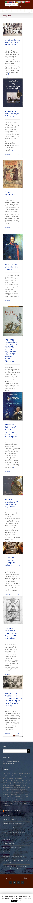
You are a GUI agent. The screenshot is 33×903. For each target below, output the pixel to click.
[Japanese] (23, 2)
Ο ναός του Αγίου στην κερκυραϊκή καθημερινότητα (12, 561)
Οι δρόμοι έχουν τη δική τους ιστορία (14, 832)
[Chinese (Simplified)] (8, 2)
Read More (7, 154)
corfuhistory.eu (10, 763)
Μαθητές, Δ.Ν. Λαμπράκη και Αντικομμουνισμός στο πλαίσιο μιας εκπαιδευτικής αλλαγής (13, 699)
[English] (12, 2)
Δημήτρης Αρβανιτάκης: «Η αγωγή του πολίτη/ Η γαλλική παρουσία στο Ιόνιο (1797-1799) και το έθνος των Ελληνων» (11, 350)
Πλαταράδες (6, 815)
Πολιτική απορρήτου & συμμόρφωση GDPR (16, 878)
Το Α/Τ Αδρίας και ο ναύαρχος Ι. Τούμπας (12, 113)
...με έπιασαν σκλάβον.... (10, 828)
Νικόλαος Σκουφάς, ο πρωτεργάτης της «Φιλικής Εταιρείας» (11, 633)
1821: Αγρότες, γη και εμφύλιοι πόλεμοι (12, 266)
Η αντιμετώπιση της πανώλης (11, 852)
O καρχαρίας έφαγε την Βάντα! (12, 847)
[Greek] (19, 2)
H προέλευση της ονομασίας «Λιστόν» (14, 856)
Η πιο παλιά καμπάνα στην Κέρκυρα (13, 823)
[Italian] (21, 2)
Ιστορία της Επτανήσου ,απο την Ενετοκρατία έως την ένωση (16, 861)
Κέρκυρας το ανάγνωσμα (12, 811)
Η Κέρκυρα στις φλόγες (10, 819)
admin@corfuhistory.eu (13, 761)
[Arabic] (6, 2)
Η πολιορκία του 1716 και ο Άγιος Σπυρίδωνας (12, 42)
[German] (17, 2)
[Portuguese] (25, 2)
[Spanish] (29, 2)
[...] (9, 74)
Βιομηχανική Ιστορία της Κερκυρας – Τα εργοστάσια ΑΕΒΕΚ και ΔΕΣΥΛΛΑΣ (15, 868)
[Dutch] (10, 2)
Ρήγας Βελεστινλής (10, 193)
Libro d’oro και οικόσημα (10, 843)
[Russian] (27, 2)
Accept (13, 901)
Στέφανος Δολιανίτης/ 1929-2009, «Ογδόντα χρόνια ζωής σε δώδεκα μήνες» (12, 430)
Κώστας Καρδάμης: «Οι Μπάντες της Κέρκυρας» (11, 503)
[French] (14, 2)
